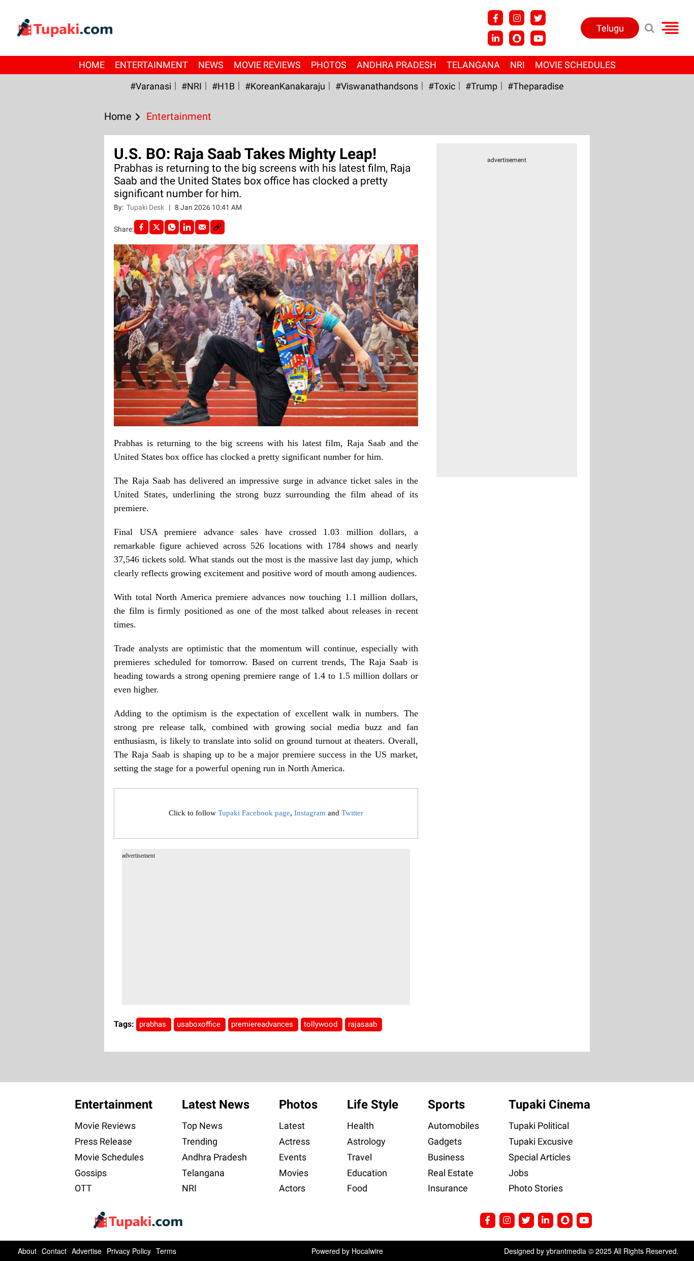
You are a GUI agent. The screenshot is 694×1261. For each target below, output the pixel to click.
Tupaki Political (539, 1125)
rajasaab (363, 1024)
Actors (292, 1188)
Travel (359, 1157)
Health (360, 1125)
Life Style (372, 1104)
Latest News (215, 1104)
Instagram (310, 813)
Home (92, 64)
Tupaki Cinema (549, 1104)
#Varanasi (150, 86)
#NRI (191, 86)
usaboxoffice (200, 1024)
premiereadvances (263, 1024)
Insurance (448, 1188)
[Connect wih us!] (495, 38)
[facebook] (141, 227)
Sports (446, 1104)
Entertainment (151, 64)
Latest (292, 1125)
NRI (517, 64)
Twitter (352, 813)
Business (446, 1157)
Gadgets (445, 1141)
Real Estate (451, 1173)
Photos (328, 64)
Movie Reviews (267, 64)
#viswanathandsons (376, 86)
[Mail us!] (538, 38)
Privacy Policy (129, 1251)
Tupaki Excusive (541, 1141)
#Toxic (441, 86)
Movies (293, 1173)
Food (357, 1188)
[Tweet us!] (516, 17)
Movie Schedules (575, 64)
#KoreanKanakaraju (285, 86)
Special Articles (540, 1157)
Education (367, 1173)
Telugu (610, 28)
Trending (199, 1141)
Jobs (518, 1173)
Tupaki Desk (146, 207)
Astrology (366, 1141)
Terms (166, 1251)
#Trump (481, 86)
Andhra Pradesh (396, 64)
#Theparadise (536, 86)
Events (292, 1157)
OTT (83, 1188)
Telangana (473, 64)
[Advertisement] (45, 404)
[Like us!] (495, 17)
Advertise (87, 1251)
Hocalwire (367, 1251)
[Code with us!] (516, 38)
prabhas (153, 1024)
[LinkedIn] (187, 227)
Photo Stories (536, 1188)
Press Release (103, 1141)
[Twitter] (156, 227)
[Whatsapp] (171, 227)
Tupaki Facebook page (254, 813)
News (211, 64)
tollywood (321, 1024)
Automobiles (453, 1125)
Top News (202, 1125)
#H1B (223, 86)
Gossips (91, 1173)
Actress (294, 1141)
